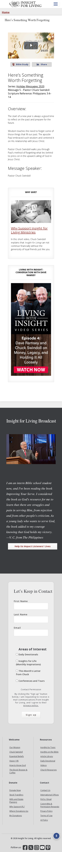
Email (17, 627)
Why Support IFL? (17, 806)
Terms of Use (46, 815)
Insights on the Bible (49, 752)
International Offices (49, 794)
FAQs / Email (46, 799)
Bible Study (22, 64)
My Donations (15, 815)
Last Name (20, 614)
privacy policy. (31, 705)
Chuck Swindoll (16, 752)
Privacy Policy (46, 811)
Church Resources (48, 769)
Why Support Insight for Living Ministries (29, 230)
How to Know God (17, 765)
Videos (43, 765)
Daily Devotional (47, 761)
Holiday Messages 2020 (30, 86)
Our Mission (14, 747)
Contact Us (45, 790)
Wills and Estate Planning (16, 801)
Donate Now (15, 790)
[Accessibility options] (56, 835)
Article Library (46, 756)
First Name (21, 601)
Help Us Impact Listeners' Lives (33, 546)
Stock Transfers (16, 794)
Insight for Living (25, 4)
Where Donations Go (18, 811)
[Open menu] (56, 4)
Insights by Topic (47, 747)
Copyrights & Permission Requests (49, 805)
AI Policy (44, 820)
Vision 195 (14, 761)
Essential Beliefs (16, 756)
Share (44, 64)
